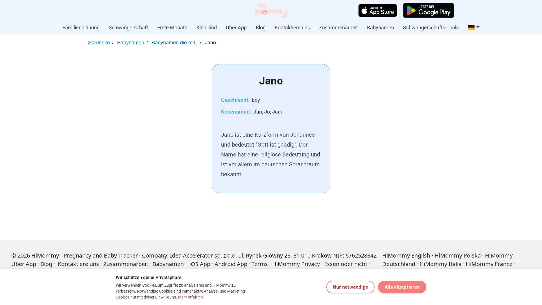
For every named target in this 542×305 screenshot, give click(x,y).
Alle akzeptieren (402, 287)
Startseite (99, 42)
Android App (231, 264)
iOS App (199, 264)
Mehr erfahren (190, 297)
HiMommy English (406, 255)
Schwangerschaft (128, 27)
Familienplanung (81, 27)
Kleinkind (206, 27)
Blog (261, 27)
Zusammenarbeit (338, 27)
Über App (236, 27)
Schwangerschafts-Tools (431, 27)
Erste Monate (172, 27)
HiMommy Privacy (296, 264)
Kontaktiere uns (292, 27)
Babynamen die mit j (175, 42)
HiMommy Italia (440, 264)
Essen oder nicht (345, 264)
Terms (260, 264)
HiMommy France (489, 264)
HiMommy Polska (457, 255)
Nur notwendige (350, 287)
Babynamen (380, 27)
